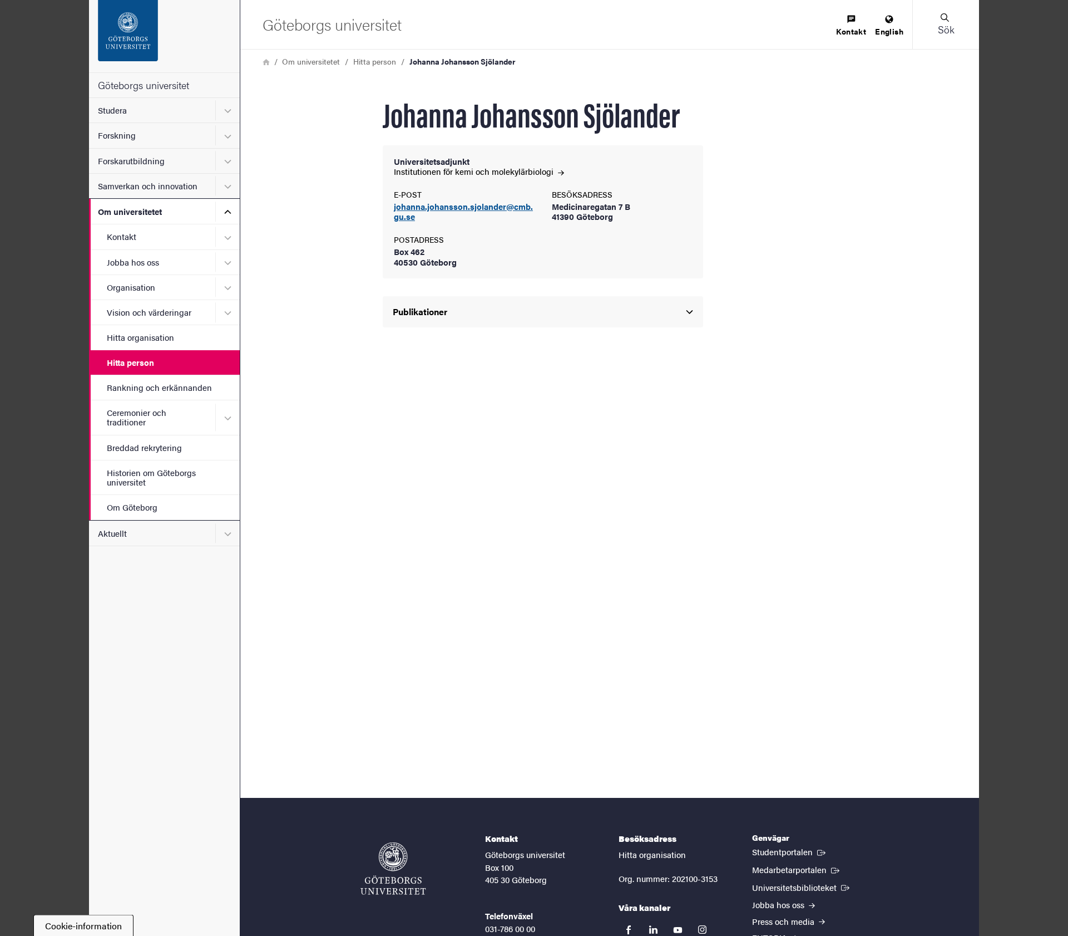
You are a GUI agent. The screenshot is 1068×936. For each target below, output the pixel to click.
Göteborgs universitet (143, 85)
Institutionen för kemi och (475, 171)
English (889, 31)
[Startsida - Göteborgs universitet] (164, 36)
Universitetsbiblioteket (802, 887)
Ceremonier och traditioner (136, 417)
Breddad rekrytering (144, 447)
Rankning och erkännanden (159, 387)
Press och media (784, 921)
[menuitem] (851, 26)
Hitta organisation (140, 337)
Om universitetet (130, 211)
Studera (112, 110)
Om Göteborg (132, 507)
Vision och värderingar (149, 312)
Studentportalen (790, 851)
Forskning (117, 135)
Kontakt (121, 236)
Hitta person (130, 362)
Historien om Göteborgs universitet (151, 477)
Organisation (131, 287)
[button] (945, 24)
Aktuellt (112, 533)
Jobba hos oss (133, 262)
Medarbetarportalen (797, 869)
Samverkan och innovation (147, 186)
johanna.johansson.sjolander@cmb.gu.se (463, 212)
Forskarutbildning (131, 160)
